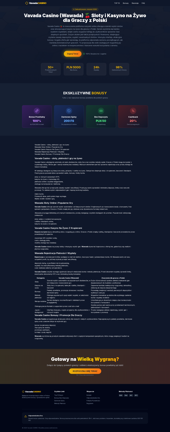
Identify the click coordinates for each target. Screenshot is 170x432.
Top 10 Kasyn (58, 395)
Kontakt (89, 395)
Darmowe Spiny (59, 400)
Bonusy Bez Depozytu (61, 398)
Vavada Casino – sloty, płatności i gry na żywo (52, 145)
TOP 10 (117, 3)
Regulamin (90, 403)
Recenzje (135, 3)
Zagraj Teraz (72, 54)
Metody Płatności (60, 403)
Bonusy (126, 3)
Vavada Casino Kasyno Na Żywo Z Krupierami (52, 149)
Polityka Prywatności (93, 400)
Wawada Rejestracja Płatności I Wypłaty (49, 152)
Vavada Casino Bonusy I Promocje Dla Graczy (52, 154)
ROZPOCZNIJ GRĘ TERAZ (85, 371)
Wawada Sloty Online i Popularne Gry (49, 147)
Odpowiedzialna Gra (93, 398)
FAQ (143, 3)
